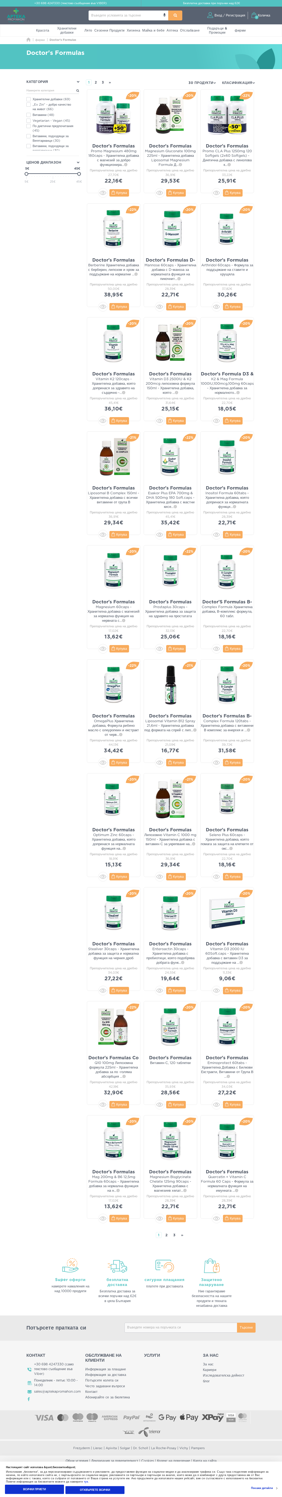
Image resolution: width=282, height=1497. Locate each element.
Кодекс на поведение (173, 1461)
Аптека (172, 30)
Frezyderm (81, 1448)
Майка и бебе (153, 30)
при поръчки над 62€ (211, 3)
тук (86, 1481)
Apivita (111, 1448)
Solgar (125, 1448)
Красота (42, 30)
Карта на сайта (205, 1461)
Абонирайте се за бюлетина (107, 1397)
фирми (240, 30)
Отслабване (190, 30)
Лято (88, 30)
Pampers (198, 1448)
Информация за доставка (105, 1375)
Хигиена (133, 30)
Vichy (183, 1448)
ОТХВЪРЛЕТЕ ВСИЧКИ (95, 1489)
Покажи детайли (262, 1488)
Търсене (246, 1327)
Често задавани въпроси (105, 1386)
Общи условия (77, 1461)
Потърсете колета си (101, 1380)
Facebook (28, 1399)
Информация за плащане (105, 1369)
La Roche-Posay (163, 1448)
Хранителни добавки (67, 30)
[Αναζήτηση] (175, 15)
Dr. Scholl (140, 1448)
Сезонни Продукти (109, 30)
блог (206, 1381)
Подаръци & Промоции (217, 30)
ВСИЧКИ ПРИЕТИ (34, 1489)
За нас (208, 1364)
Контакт (91, 1391)
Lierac (98, 1448)
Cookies (147, 1461)
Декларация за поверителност (114, 1461)
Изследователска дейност (223, 1375)
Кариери (209, 1370)
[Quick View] (103, 193)
